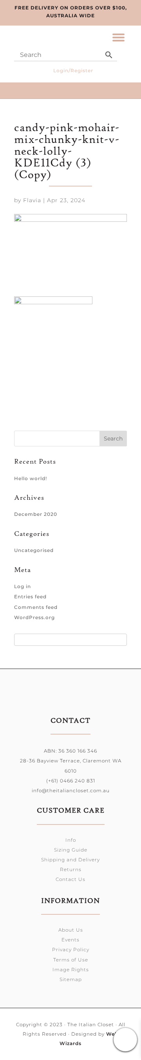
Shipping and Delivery (70, 860)
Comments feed (36, 607)
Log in (22, 586)
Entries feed (30, 596)
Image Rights (70, 969)
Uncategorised (34, 550)
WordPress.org (34, 617)
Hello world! (30, 478)
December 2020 (35, 514)
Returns (70, 869)
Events (70, 940)
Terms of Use (70, 960)
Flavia (32, 200)
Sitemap (71, 979)
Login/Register (73, 70)
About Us (70, 930)
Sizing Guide (70, 850)
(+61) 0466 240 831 (70, 781)
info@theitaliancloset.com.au (71, 790)
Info (70, 840)
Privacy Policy (70, 949)
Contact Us (70, 879)
